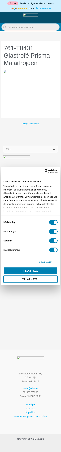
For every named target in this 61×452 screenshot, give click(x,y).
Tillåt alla (30, 271)
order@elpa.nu (30, 388)
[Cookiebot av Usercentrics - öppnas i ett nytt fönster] (45, 171)
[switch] (53, 231)
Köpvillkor (30, 412)
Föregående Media (30, 124)
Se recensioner (43, 8)
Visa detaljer (45, 262)
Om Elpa (30, 404)
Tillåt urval (30, 279)
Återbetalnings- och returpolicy (30, 416)
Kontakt (30, 408)
